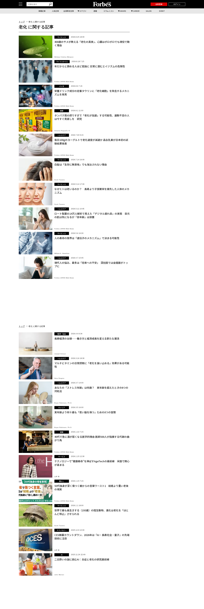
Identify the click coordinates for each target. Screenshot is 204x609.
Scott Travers (59, 180)
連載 (95, 11)
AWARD (123, 11)
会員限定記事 (68, 11)
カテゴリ (82, 11)
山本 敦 (57, 476)
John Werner (59, 574)
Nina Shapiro (59, 378)
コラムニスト (108, 11)
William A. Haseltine (62, 253)
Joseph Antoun (60, 354)
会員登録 (158, 4)
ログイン (176, 4)
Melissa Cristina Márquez (64, 57)
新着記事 (42, 11)
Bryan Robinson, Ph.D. (63, 403)
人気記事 (55, 11)
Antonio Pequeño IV (62, 130)
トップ (22, 21)
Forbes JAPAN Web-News (64, 81)
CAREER (136, 11)
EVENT (162, 11)
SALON (149, 11)
